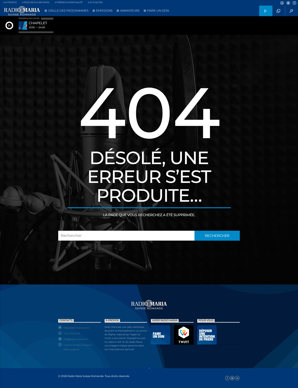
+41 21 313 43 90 (71, 333)
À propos (11, 2)
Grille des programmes (68, 10)
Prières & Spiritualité (69, 2)
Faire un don (158, 10)
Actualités (96, 2)
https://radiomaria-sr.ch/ (76, 327)
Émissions (104, 10)
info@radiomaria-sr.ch (75, 339)
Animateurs (130, 10)
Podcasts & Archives (37, 2)
